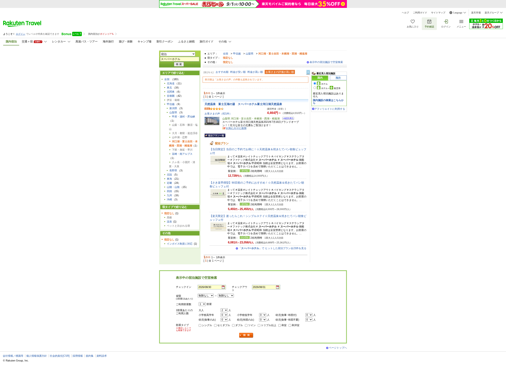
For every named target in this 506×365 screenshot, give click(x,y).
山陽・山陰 (173, 187)
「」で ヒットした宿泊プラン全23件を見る (272, 248)
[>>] (308, 72)
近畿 (169, 182)
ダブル (239, 325)
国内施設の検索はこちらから (328, 101)
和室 (284, 325)
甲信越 (237, 53)
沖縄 (169, 199)
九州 (169, 195)
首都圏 (171, 95)
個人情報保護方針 (36, 355)
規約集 (89, 355)
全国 (225, 53)
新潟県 (173, 108)
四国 (169, 191)
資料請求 (101, 355)
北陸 (169, 174)
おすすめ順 (222, 71)
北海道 (171, 83)
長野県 (173, 170)
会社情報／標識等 (13, 355)
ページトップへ (338, 347)
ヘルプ (405, 12)
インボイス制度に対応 (180, 243)
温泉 (169, 221)
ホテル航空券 (331, 88)
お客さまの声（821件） (218, 113)
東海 (169, 178)
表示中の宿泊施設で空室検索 (326, 62)
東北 (169, 87)
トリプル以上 (268, 325)
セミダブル (223, 325)
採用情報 (78, 355)
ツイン (252, 325)
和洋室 (295, 325)
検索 (246, 335)
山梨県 (249, 53)
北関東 (171, 91)
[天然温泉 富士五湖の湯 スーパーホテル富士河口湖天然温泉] (287, 118)
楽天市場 (476, 12)
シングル (207, 325)
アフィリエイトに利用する (329, 108)
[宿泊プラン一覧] (215, 135)
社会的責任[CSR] (60, 355)
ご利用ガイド (420, 12)
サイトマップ (438, 12)
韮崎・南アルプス (182, 153)
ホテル (324, 84)
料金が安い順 (238, 71)
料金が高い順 (255, 71)
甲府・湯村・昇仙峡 (183, 116)
